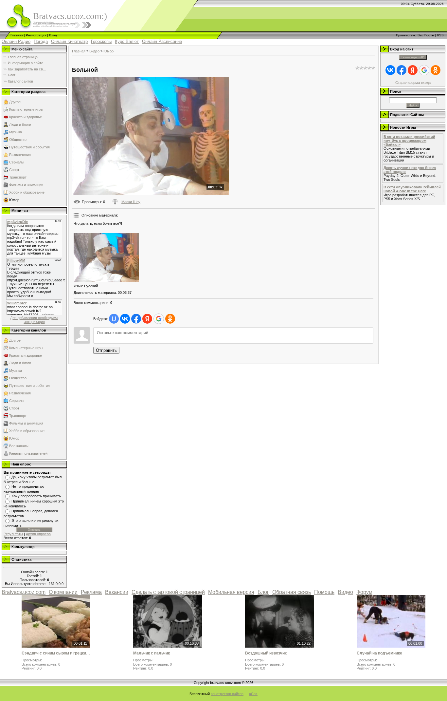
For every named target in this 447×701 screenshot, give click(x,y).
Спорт (14, 170)
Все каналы (18, 446)
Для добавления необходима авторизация (34, 320)
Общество (18, 140)
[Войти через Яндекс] (147, 319)
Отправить (106, 350)
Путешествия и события (29, 147)
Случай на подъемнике (379, 653)
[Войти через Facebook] (136, 319)
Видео (94, 51)
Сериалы (16, 162)
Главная (16, 35)
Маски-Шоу (130, 202)
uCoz (253, 694)
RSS (440, 35)
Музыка (15, 132)
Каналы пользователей (28, 453)
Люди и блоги (20, 124)
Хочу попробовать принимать (36, 496)
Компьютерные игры (26, 109)
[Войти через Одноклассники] (170, 319)
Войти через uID (413, 57)
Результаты (13, 534)
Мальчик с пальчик (151, 653)
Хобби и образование (27, 192)
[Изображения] (106, 257)
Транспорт (18, 177)
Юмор (14, 200)
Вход (53, 35)
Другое (15, 102)
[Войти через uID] (114, 319)
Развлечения (20, 155)
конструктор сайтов (227, 694)
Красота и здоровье (25, 117)
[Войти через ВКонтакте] (125, 319)
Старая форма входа (413, 83)
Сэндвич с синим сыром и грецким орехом (56, 653)
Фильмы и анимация (26, 185)
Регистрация (36, 35)
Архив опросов (38, 534)
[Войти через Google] (158, 318)
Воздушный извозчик (266, 653)
